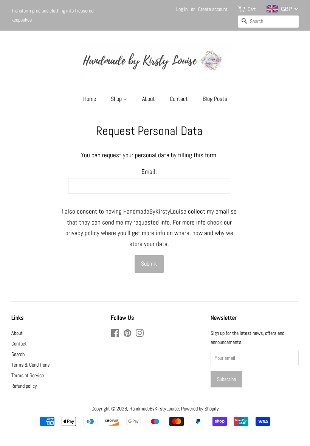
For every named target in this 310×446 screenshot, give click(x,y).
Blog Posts (215, 99)
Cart (252, 9)
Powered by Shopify (200, 408)
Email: (149, 171)
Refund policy (24, 386)
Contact (179, 99)
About (148, 99)
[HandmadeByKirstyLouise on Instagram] (139, 334)
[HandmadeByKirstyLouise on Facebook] (115, 334)
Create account (213, 9)
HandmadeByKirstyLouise (154, 408)
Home (89, 99)
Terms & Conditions (30, 364)
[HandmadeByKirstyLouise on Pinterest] (127, 334)
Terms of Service (27, 375)
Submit (149, 264)
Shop (117, 99)
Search (18, 354)
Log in (182, 9)
